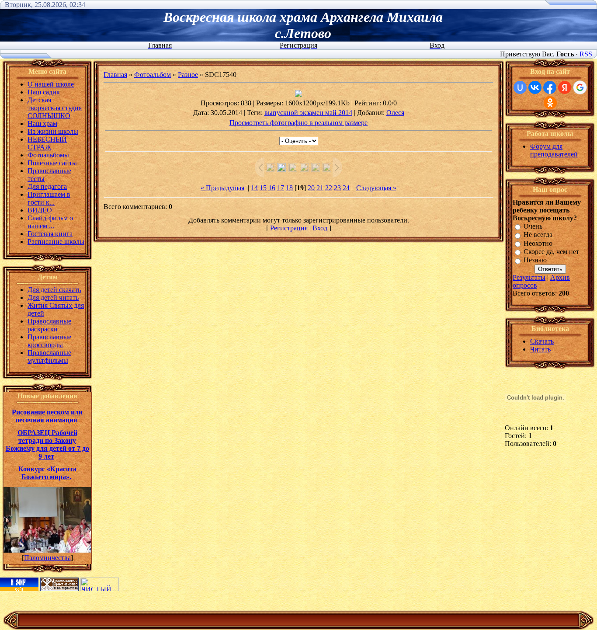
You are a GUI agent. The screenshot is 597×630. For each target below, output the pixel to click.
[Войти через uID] (520, 87)
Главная (115, 74)
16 (271, 187)
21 (319, 187)
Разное (188, 74)
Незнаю (535, 260)
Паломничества (47, 557)
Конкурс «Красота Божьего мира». (47, 472)
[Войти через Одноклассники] (550, 102)
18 (289, 187)
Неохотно (538, 243)
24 (346, 187)
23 (337, 187)
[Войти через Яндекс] (564, 87)
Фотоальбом (152, 74)
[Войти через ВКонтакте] (534, 87)
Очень (533, 226)
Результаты (529, 277)
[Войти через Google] (580, 87)
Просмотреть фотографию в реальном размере (298, 122)
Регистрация (289, 228)
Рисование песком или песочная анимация (47, 416)
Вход (319, 228)
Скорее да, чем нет (551, 251)
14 (254, 187)
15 (263, 187)
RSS (586, 54)
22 (328, 187)
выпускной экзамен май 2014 (308, 112)
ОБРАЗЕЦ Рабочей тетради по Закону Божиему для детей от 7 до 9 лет (47, 444)
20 (311, 187)
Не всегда (538, 235)
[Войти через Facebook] (549, 87)
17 (280, 187)
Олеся (395, 112)
